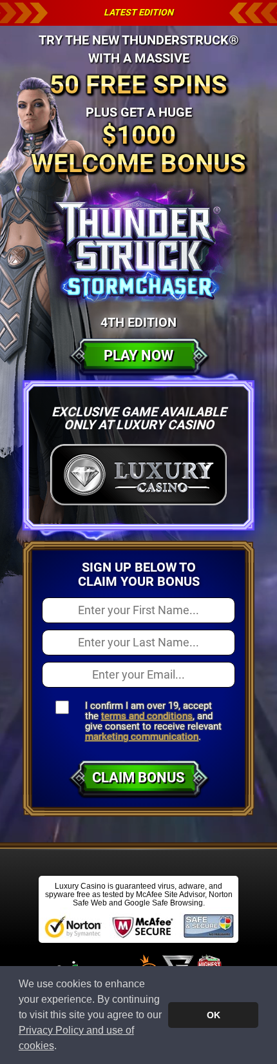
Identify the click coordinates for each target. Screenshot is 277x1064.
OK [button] (213, 1015)
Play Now (138, 355)
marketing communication (141, 736)
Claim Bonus (138, 777)
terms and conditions (147, 716)
